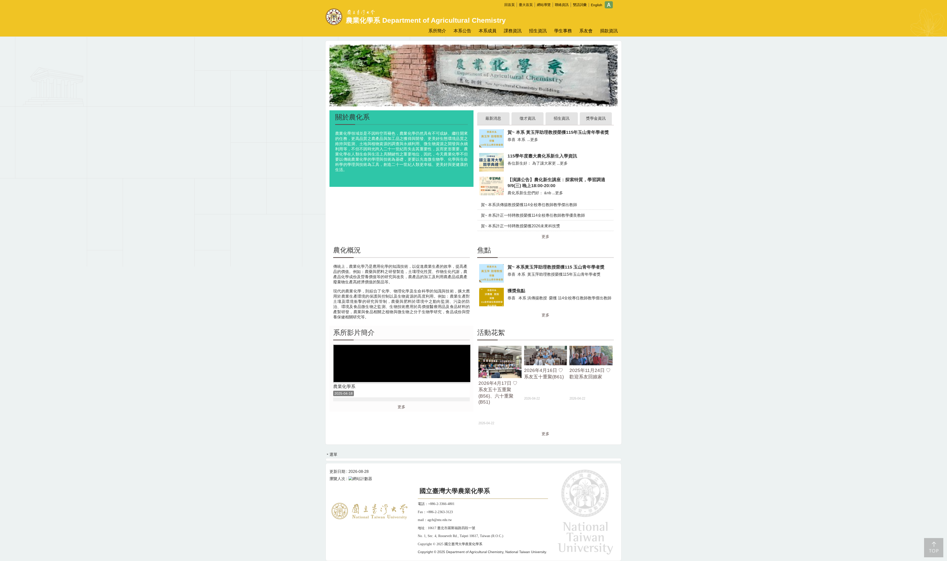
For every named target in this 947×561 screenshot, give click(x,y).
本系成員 (487, 30)
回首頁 (509, 5)
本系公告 (462, 30)
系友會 (586, 30)
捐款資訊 (609, 30)
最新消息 (493, 118)
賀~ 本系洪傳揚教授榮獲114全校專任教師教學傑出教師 (529, 205)
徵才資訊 (527, 118)
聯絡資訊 (562, 5)
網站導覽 (544, 5)
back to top (933, 547)
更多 (545, 236)
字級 (609, 4)
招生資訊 (538, 30)
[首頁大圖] (473, 75)
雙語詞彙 (580, 5)
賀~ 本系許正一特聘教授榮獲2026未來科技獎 (520, 226)
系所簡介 (437, 30)
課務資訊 (513, 30)
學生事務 (563, 30)
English (596, 5)
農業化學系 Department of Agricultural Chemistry (426, 20)
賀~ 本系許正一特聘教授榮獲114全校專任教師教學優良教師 (533, 215)
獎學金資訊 (596, 118)
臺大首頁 (526, 5)
